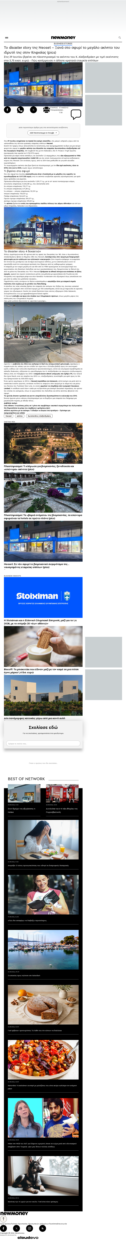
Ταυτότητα (53, 1223)
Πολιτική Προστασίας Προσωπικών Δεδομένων (30, 1223)
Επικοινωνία (62, 1223)
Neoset (9, 416)
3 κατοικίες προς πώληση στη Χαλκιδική (24, 975)
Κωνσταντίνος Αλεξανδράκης (39, 416)
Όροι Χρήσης (5, 1223)
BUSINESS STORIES (63, 43)
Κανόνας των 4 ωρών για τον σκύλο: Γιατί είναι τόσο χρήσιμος (33, 1201)
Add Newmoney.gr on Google (42, 133)
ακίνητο (20, 416)
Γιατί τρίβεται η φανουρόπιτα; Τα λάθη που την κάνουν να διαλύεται (35, 1030)
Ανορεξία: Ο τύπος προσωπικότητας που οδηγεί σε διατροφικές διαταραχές (38, 865)
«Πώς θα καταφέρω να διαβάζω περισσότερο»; (27, 920)
